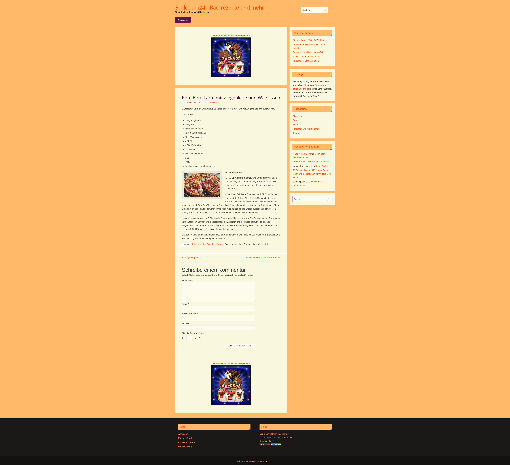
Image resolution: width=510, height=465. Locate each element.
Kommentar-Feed (186, 442)
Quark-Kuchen (322, 166)
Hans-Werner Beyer (302, 154)
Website (186, 323)
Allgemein (297, 116)
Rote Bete (207, 244)
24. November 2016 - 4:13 (195, 102)
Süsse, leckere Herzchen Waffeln (308, 52)
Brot (295, 120)
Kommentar (188, 280)
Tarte (214, 244)
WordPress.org (185, 447)
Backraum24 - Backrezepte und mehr (219, 7)
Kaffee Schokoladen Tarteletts (315, 162)
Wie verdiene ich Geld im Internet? (276, 437)
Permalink (263, 244)
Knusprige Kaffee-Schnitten (306, 61)
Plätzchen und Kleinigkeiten (306, 129)
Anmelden (183, 434)
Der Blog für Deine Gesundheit (274, 434)
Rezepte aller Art (267, 441)
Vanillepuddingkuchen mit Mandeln (262, 257)
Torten (296, 133)
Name (185, 304)
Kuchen (213, 102)
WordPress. (267, 461)
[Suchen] (325, 10)
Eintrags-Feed (185, 438)
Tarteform (265, 205)
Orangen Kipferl (190, 257)
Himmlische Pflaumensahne (306, 56)
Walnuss (220, 244)
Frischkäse (196, 244)
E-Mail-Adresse (190, 314)
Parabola (256, 461)
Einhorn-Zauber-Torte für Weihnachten (311, 40)
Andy (295, 162)
